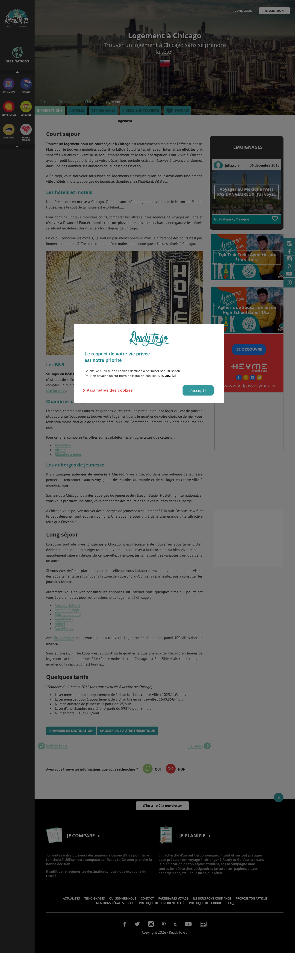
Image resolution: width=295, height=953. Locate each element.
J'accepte (198, 390)
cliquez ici (167, 376)
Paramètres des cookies (110, 390)
